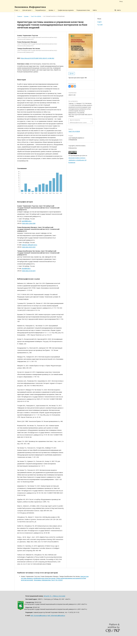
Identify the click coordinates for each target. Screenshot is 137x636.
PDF (72, 73)
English (99, 22)
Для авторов (26, 10)
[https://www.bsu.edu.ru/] (21, 610)
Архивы (51, 10)
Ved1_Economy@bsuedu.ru (38, 615)
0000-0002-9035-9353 (28, 247)
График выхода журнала (66, 10)
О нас (16, 10)
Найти (95, 10)
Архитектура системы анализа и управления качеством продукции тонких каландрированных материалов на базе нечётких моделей (55, 578)
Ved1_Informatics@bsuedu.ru (56, 615)
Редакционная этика (83, 10)
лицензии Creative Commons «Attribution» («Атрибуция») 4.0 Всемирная (77, 160)
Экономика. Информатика (30, 6)
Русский (99, 25)
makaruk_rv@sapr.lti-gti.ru (29, 245)
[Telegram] (75, 86)
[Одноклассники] (72, 86)
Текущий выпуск (40, 10)
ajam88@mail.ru (26, 221)
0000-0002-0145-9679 (28, 271)
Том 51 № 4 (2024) (36, 16)
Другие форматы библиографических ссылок (78, 121)
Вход (121, 1)
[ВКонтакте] (69, 86)
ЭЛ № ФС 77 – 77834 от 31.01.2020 (54, 596)
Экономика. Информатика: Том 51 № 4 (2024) (48, 580)
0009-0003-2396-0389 (28, 223)
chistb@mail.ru (26, 268)
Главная (19, 16)
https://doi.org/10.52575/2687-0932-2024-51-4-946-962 (37, 58)
